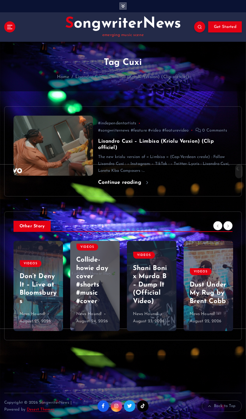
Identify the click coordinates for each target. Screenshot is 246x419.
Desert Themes (41, 409)
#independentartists (117, 123)
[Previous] (217, 225)
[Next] (228, 225)
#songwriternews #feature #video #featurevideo (143, 130)
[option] (38, 286)
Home (63, 77)
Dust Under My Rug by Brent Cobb (151, 293)
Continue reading (120, 182)
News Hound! (32, 314)
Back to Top (225, 406)
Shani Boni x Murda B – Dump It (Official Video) (93, 285)
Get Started (225, 27)
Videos (31, 247)
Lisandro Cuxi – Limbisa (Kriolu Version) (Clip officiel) (132, 77)
